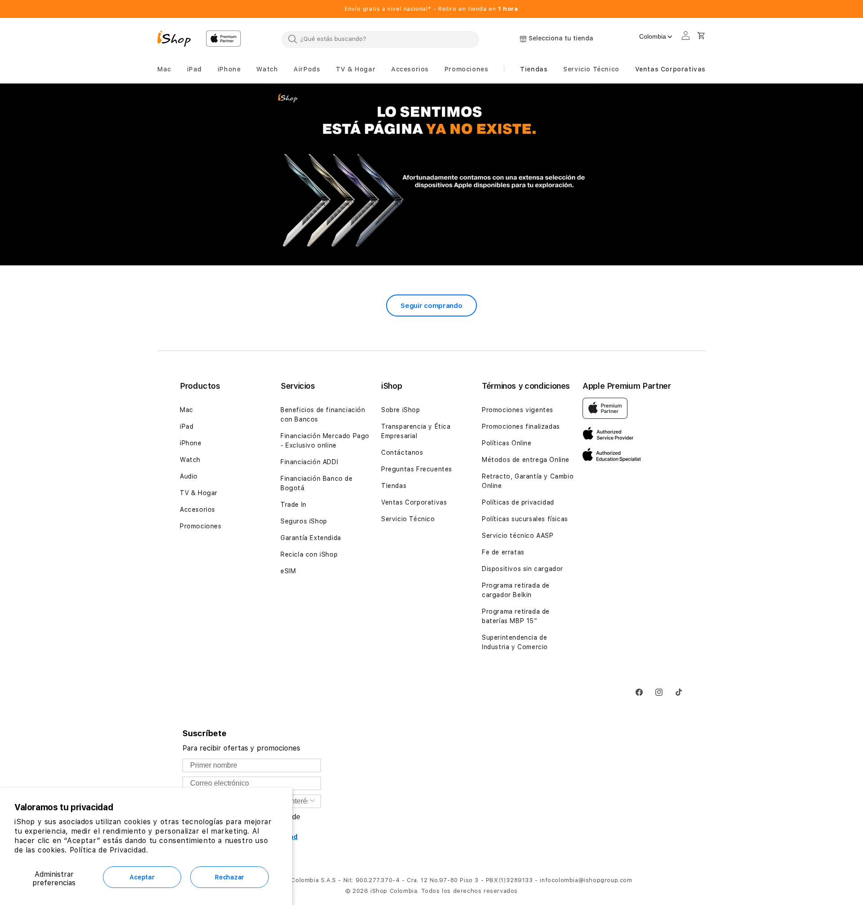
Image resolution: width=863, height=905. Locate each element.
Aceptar (141, 877)
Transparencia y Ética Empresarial (416, 431)
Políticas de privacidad (518, 502)
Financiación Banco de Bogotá (316, 483)
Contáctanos (402, 452)
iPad (186, 426)
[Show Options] (312, 801)
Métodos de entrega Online (525, 459)
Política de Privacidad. (109, 850)
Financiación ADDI (309, 462)
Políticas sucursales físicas (525, 519)
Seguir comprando (431, 306)
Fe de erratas (503, 552)
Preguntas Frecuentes (416, 469)
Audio (189, 476)
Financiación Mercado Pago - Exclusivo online (324, 440)
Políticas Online (507, 443)
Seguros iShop (303, 521)
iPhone (191, 443)
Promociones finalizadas (521, 426)
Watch (190, 459)
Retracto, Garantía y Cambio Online (528, 481)
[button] (164, 69)
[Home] (178, 40)
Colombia (652, 36)
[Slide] (431, 174)
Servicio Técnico (408, 519)
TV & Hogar (199, 492)
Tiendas (393, 485)
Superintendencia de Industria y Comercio (515, 642)
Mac (186, 409)
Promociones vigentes (517, 409)
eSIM (288, 571)
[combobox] (380, 39)
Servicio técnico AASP (518, 535)
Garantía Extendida (310, 537)
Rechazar (229, 877)
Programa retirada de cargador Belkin (516, 590)
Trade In (293, 504)
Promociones (201, 526)
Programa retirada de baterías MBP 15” (516, 616)
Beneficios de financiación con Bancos (322, 414)
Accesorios (197, 509)
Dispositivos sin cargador (522, 568)
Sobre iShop (400, 409)
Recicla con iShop (309, 554)
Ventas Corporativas (414, 502)
